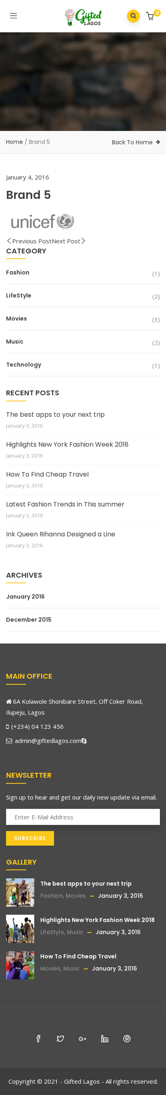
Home (14, 142)
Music (14, 342)
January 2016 (25, 597)
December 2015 (29, 620)
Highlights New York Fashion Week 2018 (67, 444)
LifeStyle (18, 295)
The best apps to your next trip (55, 414)
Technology (23, 365)
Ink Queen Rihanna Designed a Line (60, 534)
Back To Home (132, 142)
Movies (16, 318)
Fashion (17, 272)
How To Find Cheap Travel (47, 474)
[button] (151, 16)
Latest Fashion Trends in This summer (65, 504)
